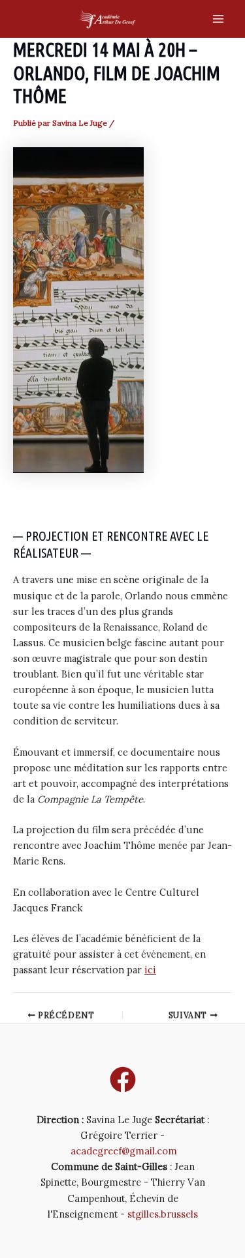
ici (150, 970)
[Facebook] (123, 1079)
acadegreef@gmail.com (124, 1151)
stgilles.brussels (162, 1214)
